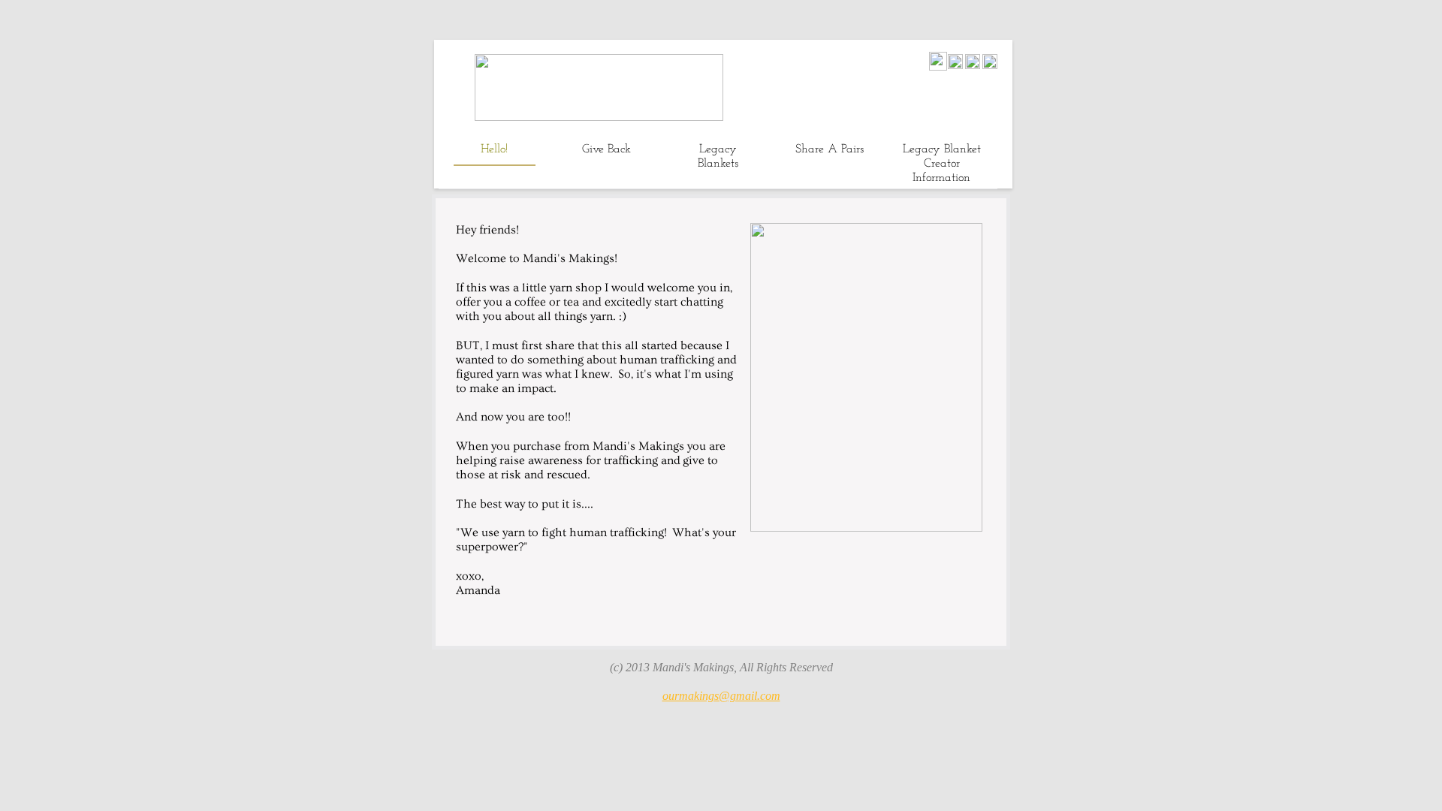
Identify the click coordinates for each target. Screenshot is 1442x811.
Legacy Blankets (718, 156)
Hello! (494, 149)
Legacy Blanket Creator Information (942, 163)
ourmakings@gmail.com (721, 695)
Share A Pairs (829, 149)
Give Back (606, 149)
